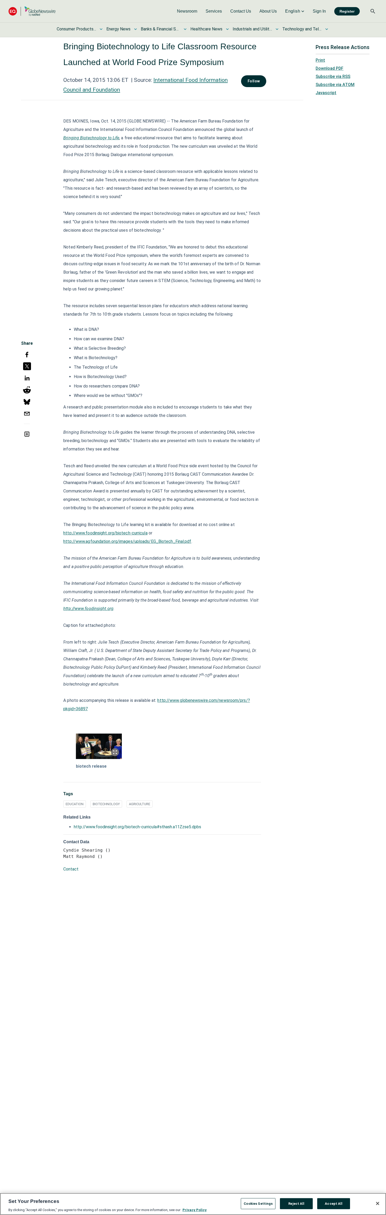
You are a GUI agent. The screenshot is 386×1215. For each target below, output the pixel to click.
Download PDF (329, 68)
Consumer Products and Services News (76, 28)
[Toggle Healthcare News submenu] (227, 29)
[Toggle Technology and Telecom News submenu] (326, 29)
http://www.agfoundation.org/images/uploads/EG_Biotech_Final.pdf (127, 541)
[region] (193, 1204)
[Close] (377, 1203)
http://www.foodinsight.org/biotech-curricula (105, 532)
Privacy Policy (194, 1210)
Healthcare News (206, 28)
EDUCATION (75, 804)
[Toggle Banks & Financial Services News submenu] (185, 29)
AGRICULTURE (139, 804)
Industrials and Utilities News (252, 28)
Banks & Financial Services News (160, 28)
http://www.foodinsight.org (88, 608)
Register (347, 11)
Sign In (319, 11)
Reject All (296, 1203)
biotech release (91, 766)
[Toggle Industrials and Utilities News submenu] (277, 29)
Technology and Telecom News (302, 28)
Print (320, 60)
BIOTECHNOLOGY (106, 804)
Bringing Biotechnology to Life (91, 137)
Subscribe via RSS (333, 76)
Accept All (333, 1203)
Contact (71, 869)
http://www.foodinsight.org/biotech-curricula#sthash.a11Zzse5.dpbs (137, 826)
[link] (187, 11)
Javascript (326, 92)
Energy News (118, 28)
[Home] (32, 11)
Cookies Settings (258, 1203)
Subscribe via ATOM (335, 84)
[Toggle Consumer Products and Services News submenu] (101, 29)
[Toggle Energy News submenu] (135, 29)
